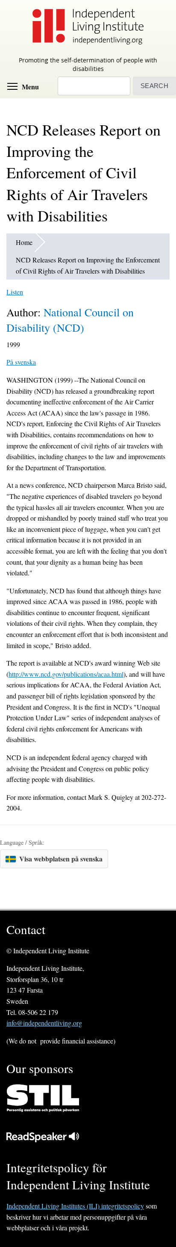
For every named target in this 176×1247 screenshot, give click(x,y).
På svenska (21, 361)
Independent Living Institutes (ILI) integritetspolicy (75, 1205)
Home (24, 242)
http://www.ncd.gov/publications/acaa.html (66, 673)
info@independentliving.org (44, 1022)
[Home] (88, 26)
